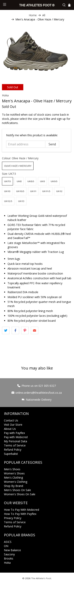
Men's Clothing (13, 477)
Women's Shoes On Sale (19, 494)
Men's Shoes (12, 469)
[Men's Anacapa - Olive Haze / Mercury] (37, 51)
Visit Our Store (13, 424)
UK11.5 (46, 191)
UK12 (59, 191)
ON (6, 546)
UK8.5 (30, 181)
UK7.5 (7, 181)
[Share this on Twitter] (5, 330)
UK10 (7, 191)
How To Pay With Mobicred (21, 510)
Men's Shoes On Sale (17, 490)
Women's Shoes (14, 473)
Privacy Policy (12, 518)
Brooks (8, 558)
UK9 (42, 181)
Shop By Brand (13, 486)
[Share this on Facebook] (15, 330)
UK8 (19, 181)
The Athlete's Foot (41, 578)
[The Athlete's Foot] (37, 5)
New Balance (12, 550)
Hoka (5, 95)
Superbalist (11, 454)
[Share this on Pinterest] (25, 330)
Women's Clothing (15, 482)
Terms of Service (15, 445)
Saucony (9, 554)
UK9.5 (54, 181)
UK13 (21, 201)
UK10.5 (20, 191)
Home (33, 15)
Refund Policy (12, 449)
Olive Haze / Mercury (17, 166)
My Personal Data (15, 441)
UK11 (33, 191)
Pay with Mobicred (16, 437)
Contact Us (11, 420)
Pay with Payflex (14, 433)
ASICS (7, 542)
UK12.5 (8, 201)
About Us (10, 429)
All (43, 15)
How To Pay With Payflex (20, 514)
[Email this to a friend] (34, 330)
